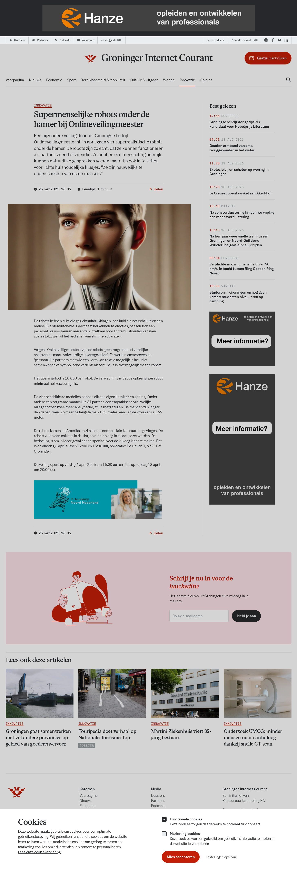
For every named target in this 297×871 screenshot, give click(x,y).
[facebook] (272, 40)
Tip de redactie (215, 40)
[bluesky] (279, 40)
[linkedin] (286, 40)
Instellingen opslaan (221, 857)
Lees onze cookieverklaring (39, 852)
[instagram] (266, 40)
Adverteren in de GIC (245, 40)
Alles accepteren (181, 856)
